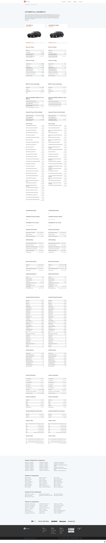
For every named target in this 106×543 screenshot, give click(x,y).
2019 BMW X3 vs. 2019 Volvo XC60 (58, 467)
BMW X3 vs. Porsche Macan (29, 481)
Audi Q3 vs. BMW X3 (28, 480)
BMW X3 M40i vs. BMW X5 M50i (58, 495)
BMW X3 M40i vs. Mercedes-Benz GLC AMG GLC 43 (46, 496)
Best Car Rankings (53, 530)
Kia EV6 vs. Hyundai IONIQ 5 (29, 511)
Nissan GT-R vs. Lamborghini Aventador (59, 510)
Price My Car (52, 531)
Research (69, 1)
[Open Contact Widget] (105, 542)
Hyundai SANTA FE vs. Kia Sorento (44, 503)
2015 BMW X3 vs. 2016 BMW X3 (43, 462)
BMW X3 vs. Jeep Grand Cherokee (44, 485)
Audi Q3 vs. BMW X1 (42, 511)
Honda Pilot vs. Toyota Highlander (30, 505)
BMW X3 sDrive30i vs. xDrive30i (29, 496)
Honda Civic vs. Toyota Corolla (29, 507)
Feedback (61, 533)
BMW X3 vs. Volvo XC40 (57, 484)
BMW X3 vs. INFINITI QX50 (57, 480)
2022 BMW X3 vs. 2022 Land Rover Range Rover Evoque (60, 465)
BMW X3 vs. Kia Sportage (43, 481)
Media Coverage (62, 530)
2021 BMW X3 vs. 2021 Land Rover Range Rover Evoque (60, 469)
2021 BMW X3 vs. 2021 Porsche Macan (59, 462)
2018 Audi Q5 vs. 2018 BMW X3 (43, 466)
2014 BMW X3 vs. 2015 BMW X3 (29, 467)
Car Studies (52, 528)
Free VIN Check (45, 530)
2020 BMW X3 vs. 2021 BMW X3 (29, 466)
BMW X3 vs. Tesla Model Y (57, 485)
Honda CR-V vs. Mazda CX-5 (43, 506)
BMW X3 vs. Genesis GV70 (43, 484)
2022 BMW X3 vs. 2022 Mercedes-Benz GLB (60, 470)
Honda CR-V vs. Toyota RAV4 (43, 510)
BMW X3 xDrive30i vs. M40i (28, 495)
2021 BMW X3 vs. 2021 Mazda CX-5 (59, 463)
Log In (81, 1)
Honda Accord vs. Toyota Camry (29, 506)
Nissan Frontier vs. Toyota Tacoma (44, 507)
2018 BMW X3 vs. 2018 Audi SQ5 (43, 467)
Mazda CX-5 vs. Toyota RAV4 (58, 503)
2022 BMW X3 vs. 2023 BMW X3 (29, 462)
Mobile (43, 531)
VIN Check (75, 1)
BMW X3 (28, 4)
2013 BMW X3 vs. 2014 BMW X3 (43, 463)
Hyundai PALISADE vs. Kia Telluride (59, 505)
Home (25, 4)
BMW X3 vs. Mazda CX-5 (28, 484)
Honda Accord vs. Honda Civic (58, 506)
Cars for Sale (64, 1)
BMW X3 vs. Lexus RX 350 (42, 477)
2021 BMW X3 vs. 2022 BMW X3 (29, 463)
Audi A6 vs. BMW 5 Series (57, 507)
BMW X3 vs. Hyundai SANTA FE (58, 481)
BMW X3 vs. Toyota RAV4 (43, 480)
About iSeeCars (62, 528)
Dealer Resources (53, 533)
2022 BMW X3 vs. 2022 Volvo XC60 (44, 470)
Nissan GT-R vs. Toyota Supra (43, 505)
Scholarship (61, 531)
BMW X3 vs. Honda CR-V (28, 485)
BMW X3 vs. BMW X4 (57, 477)
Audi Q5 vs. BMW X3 (28, 477)
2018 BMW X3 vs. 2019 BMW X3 (29, 470)
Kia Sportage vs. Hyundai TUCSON (30, 503)
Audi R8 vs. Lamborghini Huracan (58, 511)
